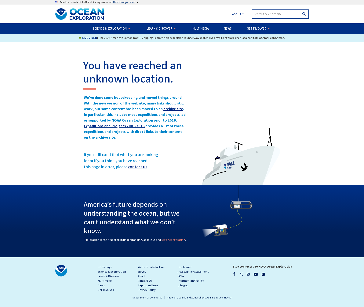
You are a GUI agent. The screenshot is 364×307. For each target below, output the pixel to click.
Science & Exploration (112, 272)
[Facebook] (234, 274)
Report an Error (148, 285)
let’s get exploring (173, 240)
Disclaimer (184, 267)
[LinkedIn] (263, 274)
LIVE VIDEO (89, 38)
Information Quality (191, 281)
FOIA (181, 276)
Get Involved (106, 290)
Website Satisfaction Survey (151, 269)
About (142, 276)
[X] (241, 274)
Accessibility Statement (193, 272)
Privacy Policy (146, 290)
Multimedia (105, 281)
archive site (173, 109)
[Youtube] (255, 274)
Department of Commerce (147, 297)
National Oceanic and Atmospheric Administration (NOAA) (199, 297)
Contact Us (145, 281)
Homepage (105, 267)
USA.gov (183, 285)
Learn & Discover (108, 276)
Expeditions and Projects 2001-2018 (114, 126)
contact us (137, 167)
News (101, 285)
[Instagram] (248, 274)
